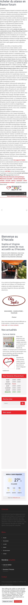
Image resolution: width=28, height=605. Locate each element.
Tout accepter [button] (18, 601)
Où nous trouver (6, 550)
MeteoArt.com (16, 497)
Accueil (8, 180)
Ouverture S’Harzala (10, 355)
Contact (4, 553)
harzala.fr (19, 180)
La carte (5, 544)
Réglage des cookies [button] (7, 601)
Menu (3, 193)
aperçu (13, 180)
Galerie (4, 547)
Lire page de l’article (19, 160)
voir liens (7, 171)
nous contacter (14, 325)
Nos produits (5, 541)
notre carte (4, 325)
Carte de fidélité (9, 334)
